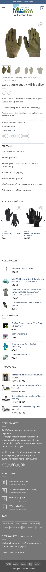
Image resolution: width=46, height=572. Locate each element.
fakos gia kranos (21, 523)
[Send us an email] (18, 465)
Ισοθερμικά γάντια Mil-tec (11, 234)
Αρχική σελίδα (7, 78)
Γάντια (13, 80)
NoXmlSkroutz (15, 527)
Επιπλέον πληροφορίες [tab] (13, 151)
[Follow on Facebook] (4, 465)
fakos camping (8, 523)
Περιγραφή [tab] (7, 146)
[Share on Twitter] (13, 136)
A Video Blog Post (16, 506)
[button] (3, 8)
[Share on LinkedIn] (27, 136)
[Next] (40, 42)
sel (24, 527)
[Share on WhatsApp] (4, 136)
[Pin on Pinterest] (23, 136)
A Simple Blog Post (17, 497)
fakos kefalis (34, 523)
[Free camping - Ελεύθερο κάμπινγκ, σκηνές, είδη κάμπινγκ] (23, 8)
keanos (5, 527)
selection (11, 130)
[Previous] (6, 42)
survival (39, 527)
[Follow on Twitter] (13, 465)
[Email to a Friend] (18, 136)
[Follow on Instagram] (9, 465)
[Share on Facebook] (9, 136)
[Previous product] (9, 93)
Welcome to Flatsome (18, 481)
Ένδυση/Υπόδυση (22, 78)
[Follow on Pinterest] (23, 465)
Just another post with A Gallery (23, 489)
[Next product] (4, 93)
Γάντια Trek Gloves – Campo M (32, 234)
